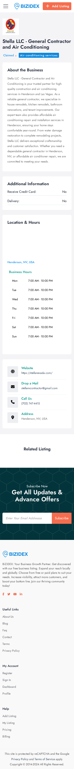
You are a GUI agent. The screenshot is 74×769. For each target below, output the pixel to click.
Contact (7, 637)
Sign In (6, 680)
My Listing (8, 723)
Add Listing (60, 6)
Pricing (6, 730)
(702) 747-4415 (30, 403)
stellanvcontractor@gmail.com (39, 388)
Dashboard (9, 687)
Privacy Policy (11, 651)
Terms (6, 644)
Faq (4, 630)
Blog (5, 623)
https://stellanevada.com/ (36, 373)
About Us (8, 617)
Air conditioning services (39, 55)
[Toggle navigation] (6, 6)
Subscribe (61, 518)
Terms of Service (45, 759)
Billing (6, 736)
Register (7, 673)
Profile (6, 693)
